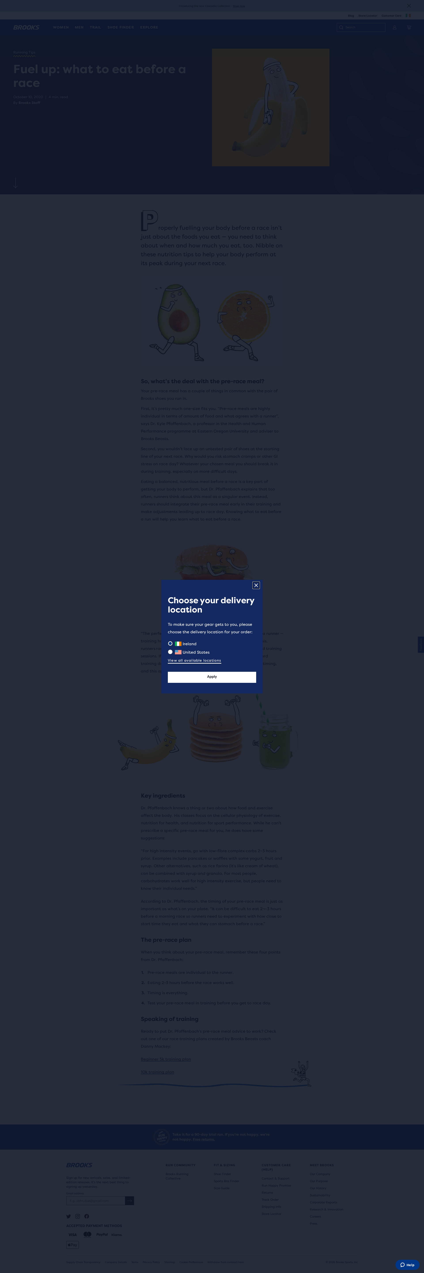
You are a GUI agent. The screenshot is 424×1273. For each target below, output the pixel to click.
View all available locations (194, 660)
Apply (212, 676)
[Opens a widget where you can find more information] (407, 1265)
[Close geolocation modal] (256, 585)
